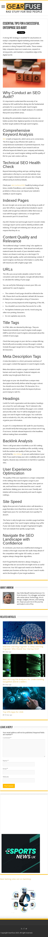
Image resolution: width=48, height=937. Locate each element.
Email (5, 769)
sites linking (17, 454)
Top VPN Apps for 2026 (13, 712)
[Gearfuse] (24, 7)
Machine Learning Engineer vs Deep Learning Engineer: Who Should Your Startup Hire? (23, 647)
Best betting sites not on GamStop (15, 879)
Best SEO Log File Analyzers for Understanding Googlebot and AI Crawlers (23, 680)
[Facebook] (24, 928)
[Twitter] (26, 928)
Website (6, 777)
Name (5, 761)
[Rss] (22, 928)
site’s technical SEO (18, 185)
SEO (4, 139)
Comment (7, 738)
